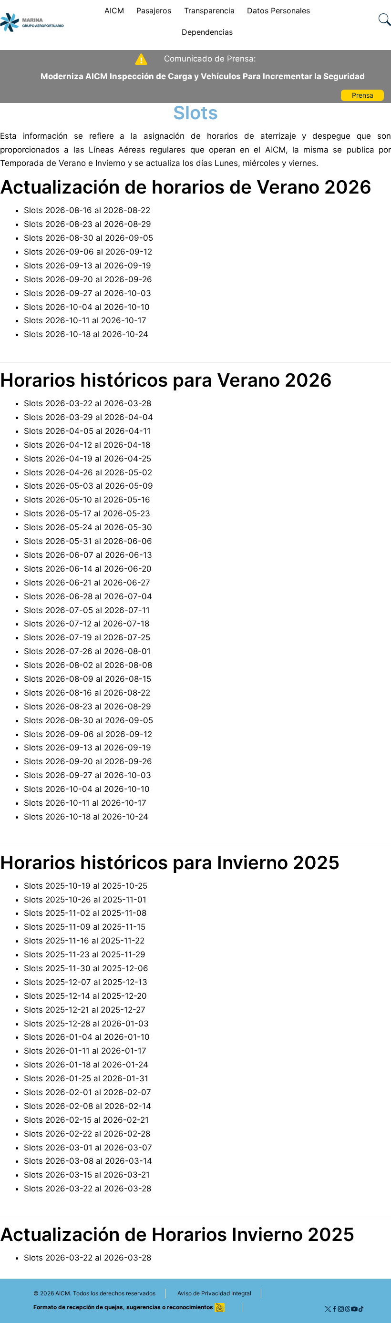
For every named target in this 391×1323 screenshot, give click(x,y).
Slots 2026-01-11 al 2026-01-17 (85, 1051)
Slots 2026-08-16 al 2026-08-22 (87, 210)
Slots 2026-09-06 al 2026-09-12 (88, 251)
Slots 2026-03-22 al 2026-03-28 (87, 403)
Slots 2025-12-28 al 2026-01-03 (86, 1023)
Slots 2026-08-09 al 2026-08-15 (87, 679)
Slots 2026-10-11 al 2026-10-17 (85, 320)
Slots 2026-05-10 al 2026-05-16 (87, 499)
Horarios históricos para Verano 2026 (166, 380)
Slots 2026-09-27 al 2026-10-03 (87, 293)
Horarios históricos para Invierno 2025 (170, 862)
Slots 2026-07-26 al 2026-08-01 (87, 651)
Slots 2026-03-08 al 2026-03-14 (88, 1161)
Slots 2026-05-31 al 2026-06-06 (88, 541)
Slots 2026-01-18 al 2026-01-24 (86, 1064)
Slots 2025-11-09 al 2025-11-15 (84, 927)
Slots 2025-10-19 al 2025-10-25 (85, 886)
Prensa (362, 95)
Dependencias (207, 32)
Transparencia (209, 10)
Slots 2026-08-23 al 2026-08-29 (87, 224)
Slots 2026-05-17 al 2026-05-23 (87, 513)
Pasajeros (153, 10)
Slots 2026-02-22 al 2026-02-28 (87, 1133)
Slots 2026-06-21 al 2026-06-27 (87, 582)
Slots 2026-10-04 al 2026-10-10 (87, 307)
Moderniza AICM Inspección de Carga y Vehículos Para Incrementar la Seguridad (203, 76)
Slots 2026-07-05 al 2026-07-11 (87, 610)
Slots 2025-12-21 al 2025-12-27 (84, 1010)
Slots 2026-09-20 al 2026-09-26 (88, 279)
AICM (114, 10)
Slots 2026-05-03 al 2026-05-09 (88, 486)
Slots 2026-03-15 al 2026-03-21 (87, 1174)
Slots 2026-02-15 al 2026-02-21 (86, 1120)
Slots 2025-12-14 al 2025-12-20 (85, 996)
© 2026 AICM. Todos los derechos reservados (94, 1293)
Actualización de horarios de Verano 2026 (185, 187)
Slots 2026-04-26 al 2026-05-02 (88, 472)
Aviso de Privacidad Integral (214, 1293)
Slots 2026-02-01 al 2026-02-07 (87, 1092)
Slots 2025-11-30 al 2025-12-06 (86, 968)
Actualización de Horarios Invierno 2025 (177, 1234)
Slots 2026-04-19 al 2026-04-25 (87, 458)
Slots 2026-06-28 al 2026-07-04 (88, 596)
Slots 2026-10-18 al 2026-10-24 (86, 334)
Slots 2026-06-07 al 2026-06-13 (88, 555)
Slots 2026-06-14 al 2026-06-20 (88, 569)
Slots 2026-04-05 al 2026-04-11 (87, 431)
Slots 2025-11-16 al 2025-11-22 (84, 940)
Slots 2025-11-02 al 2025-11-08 (85, 913)
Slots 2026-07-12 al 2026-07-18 (86, 623)
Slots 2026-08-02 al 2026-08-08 (88, 665)
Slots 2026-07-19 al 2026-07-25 (87, 637)
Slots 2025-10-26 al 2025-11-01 (85, 899)
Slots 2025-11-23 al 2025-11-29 (84, 954)
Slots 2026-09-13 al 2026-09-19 (87, 265)
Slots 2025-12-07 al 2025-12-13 (85, 982)
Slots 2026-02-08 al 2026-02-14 (87, 1106)
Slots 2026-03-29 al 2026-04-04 (88, 417)
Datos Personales (278, 10)
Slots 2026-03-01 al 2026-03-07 (88, 1147)
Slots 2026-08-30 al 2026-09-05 (88, 238)
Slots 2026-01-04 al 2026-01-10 (87, 1037)
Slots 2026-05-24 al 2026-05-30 (88, 527)
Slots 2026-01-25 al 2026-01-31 (86, 1078)
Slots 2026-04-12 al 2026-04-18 (87, 445)
